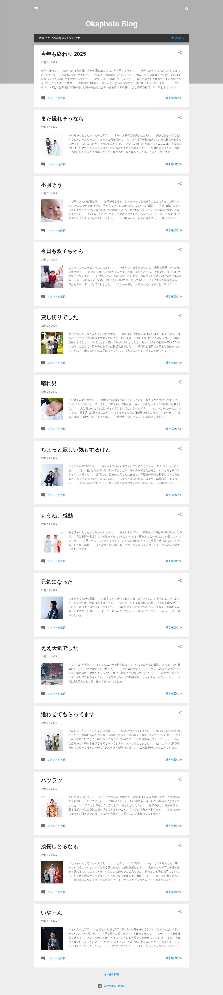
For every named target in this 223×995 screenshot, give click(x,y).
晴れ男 (49, 383)
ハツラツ (52, 780)
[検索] (187, 9)
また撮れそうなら (62, 119)
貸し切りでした (59, 317)
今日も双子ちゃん (62, 251)
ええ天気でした (59, 648)
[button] (180, 53)
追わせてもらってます (68, 714)
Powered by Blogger (113, 986)
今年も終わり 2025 (63, 54)
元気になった (57, 582)
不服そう (51, 185)
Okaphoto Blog (111, 23)
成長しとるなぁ (59, 846)
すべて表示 (177, 38)
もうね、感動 (57, 516)
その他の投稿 (111, 974)
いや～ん (51, 913)
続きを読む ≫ (174, 98)
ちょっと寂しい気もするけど (76, 450)
